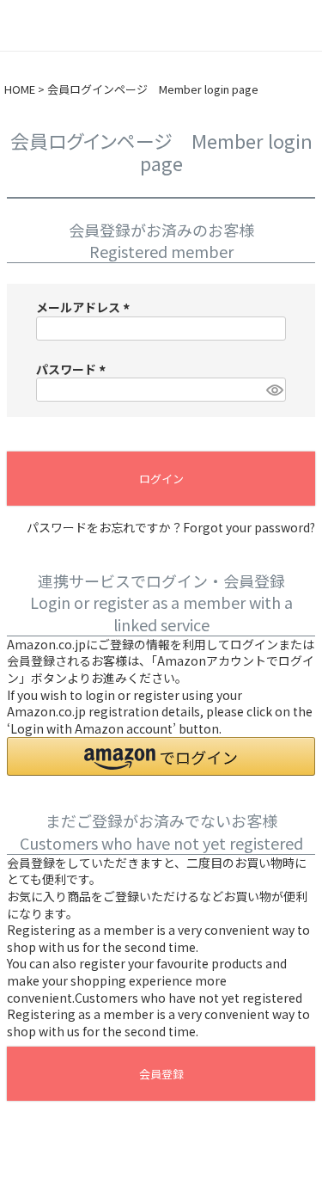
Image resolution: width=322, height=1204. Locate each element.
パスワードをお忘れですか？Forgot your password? (171, 527)
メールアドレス (85, 307)
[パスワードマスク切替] (273, 389)
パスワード (73, 369)
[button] (161, 756)
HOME (19, 89)
